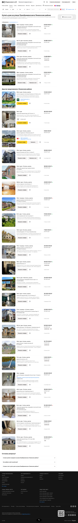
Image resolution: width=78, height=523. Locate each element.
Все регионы (4, 494)
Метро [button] (63, 9)
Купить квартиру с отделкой (45, 500)
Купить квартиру (43, 491)
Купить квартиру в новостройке (46, 496)
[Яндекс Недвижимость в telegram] (75, 506)
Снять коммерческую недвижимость (47, 498)
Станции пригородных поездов (8, 491)
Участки (22, 482)
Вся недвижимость (6, 506)
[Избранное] (44, 2)
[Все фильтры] (3, 9)
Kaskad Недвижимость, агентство (25, 100)
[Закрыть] (75, 9)
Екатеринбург (4, 480)
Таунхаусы (60, 479)
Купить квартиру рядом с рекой (46, 494)
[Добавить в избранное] (29, 33)
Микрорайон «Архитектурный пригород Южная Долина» (28, 377)
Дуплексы (60, 477)
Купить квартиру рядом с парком (46, 493)
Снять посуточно (24, 491)
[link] (74, 2)
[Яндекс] (74, 520)
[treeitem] (5, 5)
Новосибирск (4, 479)
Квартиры (23, 480)
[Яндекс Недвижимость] (9, 2)
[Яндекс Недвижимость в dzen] (73, 506)
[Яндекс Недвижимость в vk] (71, 506)
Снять (22, 493)
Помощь (52, 506)
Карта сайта (58, 506)
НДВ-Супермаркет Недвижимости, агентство (25, 139)
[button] (47, 2)
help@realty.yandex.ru (26, 514)
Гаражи (22, 475)
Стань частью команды (20, 506)
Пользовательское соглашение (32, 506)
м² (45, 9)
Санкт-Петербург (5, 477)
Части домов (61, 475)
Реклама (12, 506)
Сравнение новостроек (6, 493)
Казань (3, 482)
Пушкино (41, 479)
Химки (41, 477)
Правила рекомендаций (45, 506)
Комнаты (22, 479)
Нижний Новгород (5, 484)
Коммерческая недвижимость (27, 477)
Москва (3, 475)
